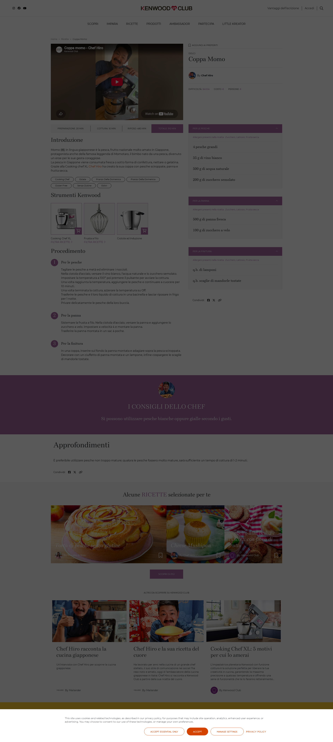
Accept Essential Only (164, 732)
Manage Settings (227, 732)
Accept (197, 732)
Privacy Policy (256, 732)
